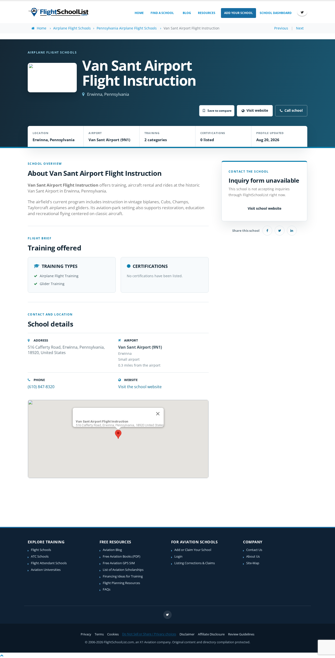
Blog (187, 13)
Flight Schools (41, 550)
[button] (118, 434)
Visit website (257, 110)
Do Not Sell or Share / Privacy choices (149, 634)
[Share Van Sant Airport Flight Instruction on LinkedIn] (292, 230)
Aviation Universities (46, 570)
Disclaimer (187, 634)
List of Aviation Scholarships (123, 570)
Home (139, 13)
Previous (281, 28)
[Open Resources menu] (218, 13)
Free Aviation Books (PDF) (121, 556)
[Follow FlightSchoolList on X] (302, 12)
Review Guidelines (241, 634)
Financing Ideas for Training (123, 576)
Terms (99, 634)
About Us (253, 556)
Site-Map (252, 563)
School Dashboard (276, 13)
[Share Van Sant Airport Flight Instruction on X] (279, 230)
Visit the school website (140, 386)
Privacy (86, 634)
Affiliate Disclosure (211, 634)
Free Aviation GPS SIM (119, 563)
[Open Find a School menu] (177, 13)
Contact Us (254, 550)
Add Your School (238, 13)
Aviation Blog (112, 550)
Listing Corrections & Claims (194, 563)
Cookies (113, 634)
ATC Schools (40, 556)
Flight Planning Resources (121, 583)
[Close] (158, 414)
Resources (206, 13)
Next (300, 28)
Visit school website (264, 208)
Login (178, 556)
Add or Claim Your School (192, 550)
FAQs (106, 589)
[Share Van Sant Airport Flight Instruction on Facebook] (267, 230)
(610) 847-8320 (41, 386)
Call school (293, 110)
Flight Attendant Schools (49, 563)
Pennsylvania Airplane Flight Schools (127, 28)
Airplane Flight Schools (72, 28)
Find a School (162, 13)
